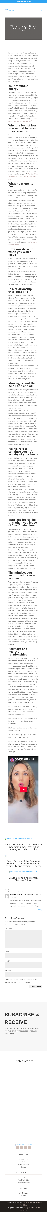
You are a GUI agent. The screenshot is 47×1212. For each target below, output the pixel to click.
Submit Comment (35, 987)
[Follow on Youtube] (25, 1147)
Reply (40, 910)
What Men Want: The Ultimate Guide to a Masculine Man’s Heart (23, 176)
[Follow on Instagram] (21, 1147)
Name (7, 952)
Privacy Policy (29, 1202)
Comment (9, 928)
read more (11, 1081)
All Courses (23, 1193)
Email (7, 961)
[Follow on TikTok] (29, 1147)
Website (8, 970)
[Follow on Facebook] (17, 1147)
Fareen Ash (13, 1078)
